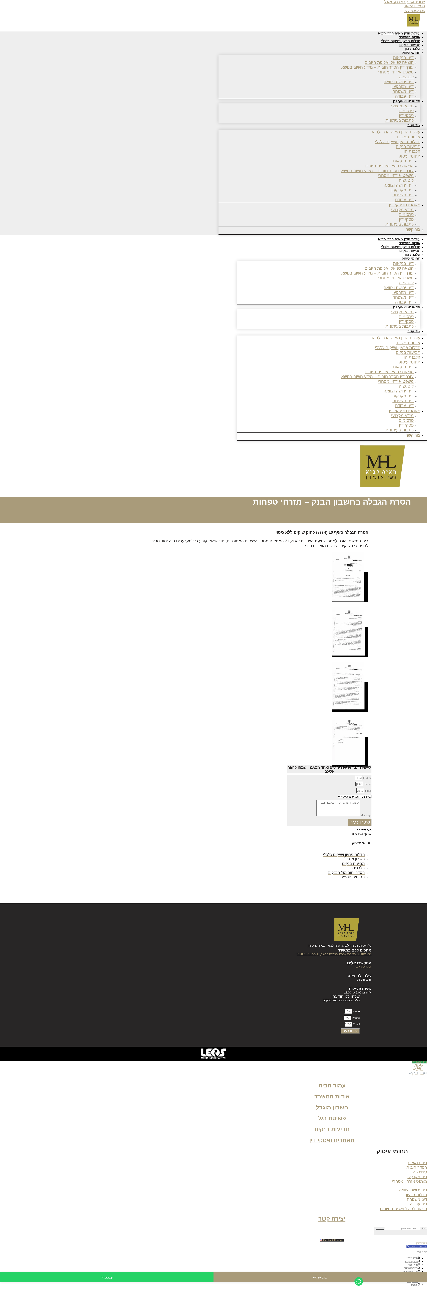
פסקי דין (406, 115)
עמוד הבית (332, 1085)
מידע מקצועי (402, 105)
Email (367, 790)
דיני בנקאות (403, 57)
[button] (388, 1152)
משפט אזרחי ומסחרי (396, 72)
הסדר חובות (416, 1167)
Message (365, 815)
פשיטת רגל (332, 1118)
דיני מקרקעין (402, 86)
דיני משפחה (403, 91)
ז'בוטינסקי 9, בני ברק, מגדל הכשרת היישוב (404, 4)
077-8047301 (320, 1277)
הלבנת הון (411, 151)
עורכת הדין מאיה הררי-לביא (396, 132)
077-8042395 (414, 11)
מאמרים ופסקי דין (406, 101)
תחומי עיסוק (411, 52)
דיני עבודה (404, 199)
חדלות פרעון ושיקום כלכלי (397, 141)
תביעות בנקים (408, 146)
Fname (366, 777)
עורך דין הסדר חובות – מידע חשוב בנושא (377, 67)
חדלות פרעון (416, 1194)
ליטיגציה (406, 76)
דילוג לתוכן (421, 1243)
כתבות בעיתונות (399, 120)
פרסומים (406, 110)
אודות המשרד (408, 136)
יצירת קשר (331, 1219)
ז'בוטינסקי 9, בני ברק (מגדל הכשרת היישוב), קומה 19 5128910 (334, 954)
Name (356, 1011)
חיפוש (424, 1228)
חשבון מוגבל (332, 1107)
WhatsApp (107, 1277)
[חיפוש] (380, 1229)
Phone (367, 784)
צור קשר (413, 125)
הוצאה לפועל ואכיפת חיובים (389, 62)
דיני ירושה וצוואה (399, 81)
